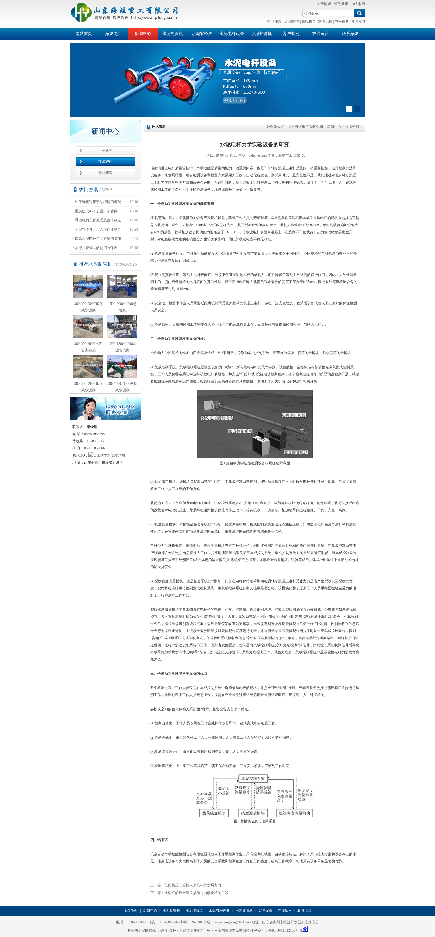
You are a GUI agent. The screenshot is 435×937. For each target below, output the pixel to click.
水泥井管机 (261, 33)
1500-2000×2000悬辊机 (122, 307)
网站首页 (83, 33)
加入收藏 (358, 4)
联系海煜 (350, 33)
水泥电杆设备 (231, 33)
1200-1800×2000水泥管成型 (122, 347)
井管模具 (358, 22)
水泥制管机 (172, 33)
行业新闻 (105, 150)
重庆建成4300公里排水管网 (96, 211)
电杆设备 (342, 22)
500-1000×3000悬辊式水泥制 (122, 387)
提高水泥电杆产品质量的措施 (98, 239)
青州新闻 (105, 173)
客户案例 (291, 33)
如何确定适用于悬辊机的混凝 (98, 202)
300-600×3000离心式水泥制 (88, 307)
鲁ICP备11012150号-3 (285, 930)
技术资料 (105, 162)
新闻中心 (143, 33)
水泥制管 (292, 22)
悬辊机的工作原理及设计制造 (98, 220)
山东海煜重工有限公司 (305, 127)
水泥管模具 (202, 33)
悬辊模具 (309, 22)
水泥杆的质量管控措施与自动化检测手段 (196, 893)
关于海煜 (324, 4)
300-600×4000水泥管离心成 (88, 347)
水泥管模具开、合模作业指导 (98, 229)
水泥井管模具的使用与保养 (96, 248)
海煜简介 (113, 33)
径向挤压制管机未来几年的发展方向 (193, 885)
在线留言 (320, 33)
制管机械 (325, 22)
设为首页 (341, 4)
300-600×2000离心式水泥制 (88, 387)
